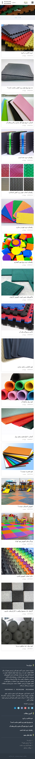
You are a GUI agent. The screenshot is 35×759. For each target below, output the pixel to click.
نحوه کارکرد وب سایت (26, 745)
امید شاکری (11, 756)
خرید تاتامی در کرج (28, 718)
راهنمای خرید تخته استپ (26, 730)
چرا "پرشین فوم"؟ (27, 743)
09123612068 (7, 1)
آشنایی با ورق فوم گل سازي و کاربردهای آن (21, 726)
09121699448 (7, 3)
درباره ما (29, 740)
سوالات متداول (28, 748)
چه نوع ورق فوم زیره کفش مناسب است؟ (21, 722)
